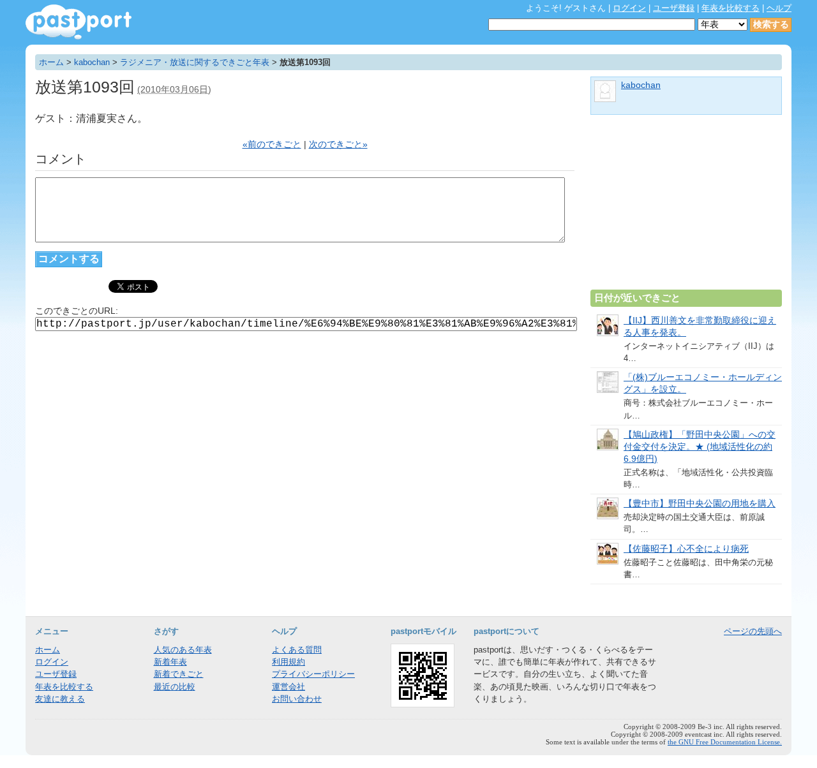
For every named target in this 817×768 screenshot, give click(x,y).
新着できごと (179, 674)
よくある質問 (297, 649)
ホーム (51, 62)
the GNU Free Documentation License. (725, 742)
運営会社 (288, 686)
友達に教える (60, 699)
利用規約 (288, 662)
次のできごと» (338, 144)
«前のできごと (272, 144)
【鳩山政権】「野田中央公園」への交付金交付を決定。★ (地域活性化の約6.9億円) (700, 447)
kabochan (92, 62)
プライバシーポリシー (313, 674)
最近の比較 (174, 686)
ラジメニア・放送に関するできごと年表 (194, 62)
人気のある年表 (183, 649)
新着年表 (170, 662)
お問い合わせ (297, 699)
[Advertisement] (686, 207)
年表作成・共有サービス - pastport (78, 22)
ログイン (629, 8)
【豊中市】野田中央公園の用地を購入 (700, 503)
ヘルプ (779, 8)
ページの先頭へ (753, 631)
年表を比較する (730, 8)
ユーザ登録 (673, 8)
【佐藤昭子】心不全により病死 (686, 549)
